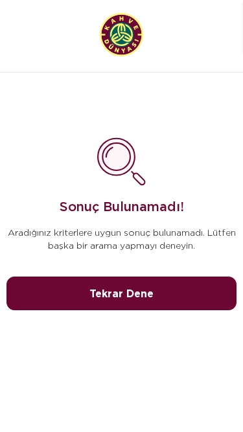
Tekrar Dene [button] (121, 294)
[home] (121, 36)
